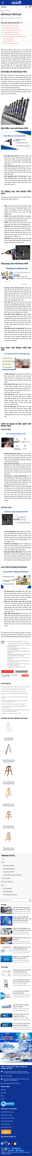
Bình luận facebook (22, 671)
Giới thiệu (3, 1089)
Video (2, 862)
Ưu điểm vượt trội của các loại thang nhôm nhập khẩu (14, 697)
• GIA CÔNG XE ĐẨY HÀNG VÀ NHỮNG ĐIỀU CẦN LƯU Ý (18, 652)
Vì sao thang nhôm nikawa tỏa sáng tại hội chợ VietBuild (21, 1024)
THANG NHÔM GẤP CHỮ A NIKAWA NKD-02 (8, 783)
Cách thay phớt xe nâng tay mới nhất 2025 (22, 938)
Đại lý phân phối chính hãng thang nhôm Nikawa (20, 992)
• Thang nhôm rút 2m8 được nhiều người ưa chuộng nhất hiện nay (18, 661)
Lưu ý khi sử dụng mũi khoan (11, 43)
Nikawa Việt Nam (8, 1140)
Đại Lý (2, 1095)
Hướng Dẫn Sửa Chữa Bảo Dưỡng (12, 875)
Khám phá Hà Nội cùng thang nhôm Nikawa (13, 704)
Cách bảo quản (10, 41)
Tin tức (8, 10)
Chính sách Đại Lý (5, 1124)
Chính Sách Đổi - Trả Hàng (8, 1118)
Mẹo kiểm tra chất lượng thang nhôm (12, 713)
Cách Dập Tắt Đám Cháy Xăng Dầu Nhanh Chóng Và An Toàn (21, 908)
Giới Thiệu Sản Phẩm (8, 865)
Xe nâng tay (20, 1150)
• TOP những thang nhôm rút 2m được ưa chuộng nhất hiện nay (18, 648)
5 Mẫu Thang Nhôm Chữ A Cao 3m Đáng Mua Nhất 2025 (22, 948)
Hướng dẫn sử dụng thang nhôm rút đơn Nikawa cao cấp (22, 971)
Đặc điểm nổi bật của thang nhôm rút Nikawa (21, 1005)
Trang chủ (2, 10)
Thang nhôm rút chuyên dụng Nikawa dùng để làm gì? (15, 694)
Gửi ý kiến (25, 675)
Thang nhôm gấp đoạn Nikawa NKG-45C (8, 761)
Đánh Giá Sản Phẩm (8, 872)
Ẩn (22, 23)
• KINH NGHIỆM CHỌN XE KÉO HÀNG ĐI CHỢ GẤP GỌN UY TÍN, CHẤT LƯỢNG (19, 655)
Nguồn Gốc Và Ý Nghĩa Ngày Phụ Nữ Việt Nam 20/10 (21, 957)
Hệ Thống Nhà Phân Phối (10, 894)
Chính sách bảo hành (6, 1115)
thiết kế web (23, 1152)
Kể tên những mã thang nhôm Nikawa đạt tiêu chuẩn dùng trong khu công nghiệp (16, 710)
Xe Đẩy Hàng (17, 1148)
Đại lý (2, 885)
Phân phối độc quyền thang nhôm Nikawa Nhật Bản (15, 686)
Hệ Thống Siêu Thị (8, 891)
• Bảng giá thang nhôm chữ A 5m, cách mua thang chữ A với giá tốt (18, 664)
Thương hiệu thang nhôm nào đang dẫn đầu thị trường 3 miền (14, 707)
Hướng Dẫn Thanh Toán (7, 1112)
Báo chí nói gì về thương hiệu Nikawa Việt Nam (14, 691)
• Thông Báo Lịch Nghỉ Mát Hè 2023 (16, 667)
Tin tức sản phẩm (6, 878)
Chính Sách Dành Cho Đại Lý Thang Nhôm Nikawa (21, 1015)
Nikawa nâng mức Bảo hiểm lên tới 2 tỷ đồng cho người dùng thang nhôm (15, 701)
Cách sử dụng (9, 38)
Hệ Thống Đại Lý (7, 888)
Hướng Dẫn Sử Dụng (8, 868)
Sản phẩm (3, 7)
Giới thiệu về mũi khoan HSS (10, 25)
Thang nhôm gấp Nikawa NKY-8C (8, 739)
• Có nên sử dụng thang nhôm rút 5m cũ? (18, 641)
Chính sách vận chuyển (7, 1121)
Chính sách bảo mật (6, 1127)
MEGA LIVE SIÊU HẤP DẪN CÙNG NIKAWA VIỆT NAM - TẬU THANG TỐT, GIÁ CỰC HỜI (22, 918)
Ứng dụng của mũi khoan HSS (11, 32)
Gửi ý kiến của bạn (7, 671)
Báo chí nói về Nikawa (7, 881)
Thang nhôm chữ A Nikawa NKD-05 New (8, 805)
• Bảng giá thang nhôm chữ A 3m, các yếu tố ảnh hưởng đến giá (18, 645)
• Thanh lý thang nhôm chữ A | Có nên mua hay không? (18, 658)
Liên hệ (3, 1099)
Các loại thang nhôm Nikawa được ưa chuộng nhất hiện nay (21, 980)
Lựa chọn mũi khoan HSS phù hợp (12, 34)
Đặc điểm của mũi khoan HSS (11, 27)
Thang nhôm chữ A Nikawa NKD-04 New (8, 849)
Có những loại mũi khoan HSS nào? (12, 30)
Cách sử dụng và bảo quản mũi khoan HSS (14, 36)
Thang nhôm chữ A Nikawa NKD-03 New (8, 827)
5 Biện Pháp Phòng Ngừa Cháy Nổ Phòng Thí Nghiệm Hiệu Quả (22, 929)
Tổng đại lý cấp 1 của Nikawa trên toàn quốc (13, 689)
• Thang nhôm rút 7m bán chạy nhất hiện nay (19, 643)
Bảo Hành (3, 1092)
